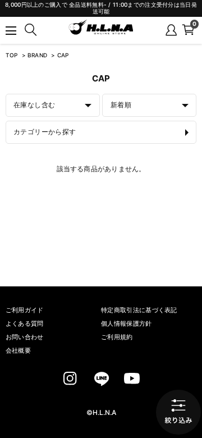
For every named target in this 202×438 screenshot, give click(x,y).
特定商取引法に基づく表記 (139, 310)
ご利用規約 (117, 337)
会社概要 (18, 350)
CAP (63, 55)
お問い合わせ (25, 337)
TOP (12, 55)
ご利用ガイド (25, 310)
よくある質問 (25, 323)
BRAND (38, 55)
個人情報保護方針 (126, 323)
